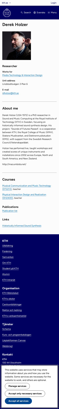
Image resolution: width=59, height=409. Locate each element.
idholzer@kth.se (10, 93)
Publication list (9, 210)
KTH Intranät (8, 280)
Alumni (6, 274)
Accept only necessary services (25, 393)
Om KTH (6, 262)
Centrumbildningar (11, 304)
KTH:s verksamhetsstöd (14, 315)
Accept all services (18, 401)
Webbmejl (7, 346)
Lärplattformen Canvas (13, 340)
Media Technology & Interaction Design (22, 75)
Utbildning (7, 245)
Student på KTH (10, 268)
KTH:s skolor (8, 298)
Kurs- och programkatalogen (16, 334)
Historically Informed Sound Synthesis (21, 225)
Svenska (41, 12)
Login (53, 2)
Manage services (17, 386)
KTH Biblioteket (10, 293)
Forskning (7, 251)
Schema (6, 329)
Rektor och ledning (12, 310)
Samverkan (8, 257)
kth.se (5, 2)
